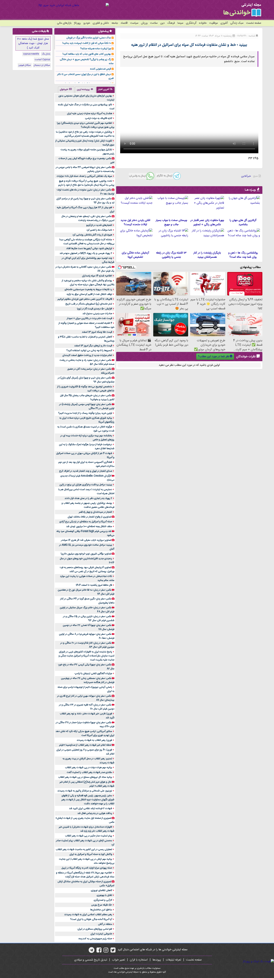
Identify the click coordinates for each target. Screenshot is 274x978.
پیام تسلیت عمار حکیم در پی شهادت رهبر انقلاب (88, 836)
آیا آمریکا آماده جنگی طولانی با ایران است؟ (91, 919)
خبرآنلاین (246, 176)
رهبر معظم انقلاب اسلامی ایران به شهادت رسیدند (88, 915)
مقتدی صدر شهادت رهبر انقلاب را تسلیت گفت (89, 772)
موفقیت (213, 23)
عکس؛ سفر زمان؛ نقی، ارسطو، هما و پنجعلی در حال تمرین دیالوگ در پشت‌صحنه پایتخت (87, 218)
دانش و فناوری (101, 23)
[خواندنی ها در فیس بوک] (98, 951)
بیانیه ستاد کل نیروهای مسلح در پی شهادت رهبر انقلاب (85, 777)
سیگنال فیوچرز (24, 65)
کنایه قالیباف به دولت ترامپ (98, 118)
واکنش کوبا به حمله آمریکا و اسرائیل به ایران (90, 854)
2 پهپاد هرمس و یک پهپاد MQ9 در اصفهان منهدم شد (86, 253)
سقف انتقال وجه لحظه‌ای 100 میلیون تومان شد (89, 526)
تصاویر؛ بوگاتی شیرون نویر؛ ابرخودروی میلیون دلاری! (86, 554)
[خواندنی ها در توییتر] (113, 951)
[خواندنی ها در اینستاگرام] (106, 951)
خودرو (86, 23)
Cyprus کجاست (42, 59)
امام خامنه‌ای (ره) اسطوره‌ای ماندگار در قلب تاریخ (88, 304)
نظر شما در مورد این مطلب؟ (213, 356)
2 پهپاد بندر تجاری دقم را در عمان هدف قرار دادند (88, 498)
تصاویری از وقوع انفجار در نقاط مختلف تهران (89, 517)
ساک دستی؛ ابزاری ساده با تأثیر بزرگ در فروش (88, 38)
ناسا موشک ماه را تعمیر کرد (99, 230)
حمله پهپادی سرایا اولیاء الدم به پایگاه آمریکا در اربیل (86, 868)
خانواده (203, 23)
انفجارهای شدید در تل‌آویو (99, 225)
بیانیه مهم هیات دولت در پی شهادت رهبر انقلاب (88, 767)
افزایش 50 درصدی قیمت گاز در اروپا (94, 309)
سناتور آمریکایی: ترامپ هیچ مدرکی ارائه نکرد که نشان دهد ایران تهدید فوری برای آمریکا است (85, 733)
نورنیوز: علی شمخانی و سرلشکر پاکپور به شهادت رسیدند (84, 791)
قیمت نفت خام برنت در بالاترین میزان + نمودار (89, 318)
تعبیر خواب (118, 960)
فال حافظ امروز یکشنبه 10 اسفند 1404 (94, 585)
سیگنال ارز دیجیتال (42, 65)
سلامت (154, 23)
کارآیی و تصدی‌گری (103, 900)
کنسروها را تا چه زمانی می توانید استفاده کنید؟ (89, 350)
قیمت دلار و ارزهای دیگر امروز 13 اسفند (93, 346)
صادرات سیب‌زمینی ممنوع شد (97, 314)
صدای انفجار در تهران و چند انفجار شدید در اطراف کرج (85, 471)
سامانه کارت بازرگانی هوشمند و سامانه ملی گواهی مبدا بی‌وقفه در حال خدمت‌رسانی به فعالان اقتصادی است (86, 242)
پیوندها (156, 960)
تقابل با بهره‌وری (104, 895)
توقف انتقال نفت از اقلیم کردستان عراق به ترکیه (89, 294)
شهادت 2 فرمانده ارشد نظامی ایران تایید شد (90, 808)
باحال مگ (46, 54)
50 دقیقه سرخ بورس (101, 905)
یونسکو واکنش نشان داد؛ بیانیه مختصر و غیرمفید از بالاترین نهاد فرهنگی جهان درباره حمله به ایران (88, 283)
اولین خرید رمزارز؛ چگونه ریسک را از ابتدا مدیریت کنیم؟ (85, 413)
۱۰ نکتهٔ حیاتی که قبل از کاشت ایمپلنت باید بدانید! (86, 43)
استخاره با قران (139, 960)
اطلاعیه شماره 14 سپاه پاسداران (97, 276)
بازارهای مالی (64, 23)
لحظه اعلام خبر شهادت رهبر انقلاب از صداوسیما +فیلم (85, 745)
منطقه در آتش (105, 924)
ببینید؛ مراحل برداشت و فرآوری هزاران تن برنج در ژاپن (85, 485)
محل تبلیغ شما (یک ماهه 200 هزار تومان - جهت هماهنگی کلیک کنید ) (33, 43)
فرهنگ (171, 23)
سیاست (134, 23)
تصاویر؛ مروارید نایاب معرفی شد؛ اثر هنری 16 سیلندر (86, 540)
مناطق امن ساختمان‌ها (101, 910)
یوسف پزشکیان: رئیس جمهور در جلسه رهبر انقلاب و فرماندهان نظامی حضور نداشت (88, 505)
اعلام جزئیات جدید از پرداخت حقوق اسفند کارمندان (87, 355)
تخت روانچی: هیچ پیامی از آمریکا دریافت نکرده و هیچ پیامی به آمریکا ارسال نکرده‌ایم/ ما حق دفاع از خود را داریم (86, 183)
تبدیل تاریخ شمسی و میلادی (90, 960)
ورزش (144, 23)
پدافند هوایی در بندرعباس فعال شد (94, 813)
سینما (180, 23)
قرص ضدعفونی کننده (100, 69)
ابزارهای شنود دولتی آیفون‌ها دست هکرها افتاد (89, 248)
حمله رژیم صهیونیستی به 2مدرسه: (95, 939)
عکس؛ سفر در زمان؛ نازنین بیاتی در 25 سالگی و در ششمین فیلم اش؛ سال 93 (88, 618)
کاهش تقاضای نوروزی (101, 890)
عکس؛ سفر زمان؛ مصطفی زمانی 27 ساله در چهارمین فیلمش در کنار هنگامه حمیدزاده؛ (87, 680)
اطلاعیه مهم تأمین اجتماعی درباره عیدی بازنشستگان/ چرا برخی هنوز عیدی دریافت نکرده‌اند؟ (85, 125)
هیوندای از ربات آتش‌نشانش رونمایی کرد (92, 235)
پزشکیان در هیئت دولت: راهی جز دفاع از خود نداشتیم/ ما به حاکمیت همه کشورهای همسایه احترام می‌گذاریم (85, 134)
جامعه (115, 23)
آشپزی (224, 23)
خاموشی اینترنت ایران (101, 934)
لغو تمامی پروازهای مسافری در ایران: (94, 929)
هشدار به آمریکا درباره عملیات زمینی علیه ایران (89, 113)
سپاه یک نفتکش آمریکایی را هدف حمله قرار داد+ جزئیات (84, 176)
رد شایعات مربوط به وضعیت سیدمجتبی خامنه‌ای (88, 289)
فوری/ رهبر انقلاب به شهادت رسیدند (94, 740)
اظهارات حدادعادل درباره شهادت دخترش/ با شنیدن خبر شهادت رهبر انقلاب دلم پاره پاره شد (86, 829)
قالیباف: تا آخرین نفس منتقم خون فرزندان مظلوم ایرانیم (85, 299)
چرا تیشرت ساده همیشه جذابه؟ (95, 49)
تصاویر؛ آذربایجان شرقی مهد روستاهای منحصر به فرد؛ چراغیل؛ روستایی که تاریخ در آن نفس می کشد (87, 569)
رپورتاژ (77, 23)
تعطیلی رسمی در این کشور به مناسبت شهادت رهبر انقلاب (84, 849)
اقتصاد (124, 23)
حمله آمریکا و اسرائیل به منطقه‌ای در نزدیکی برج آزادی (85, 522)
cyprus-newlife (31, 54)
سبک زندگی (237, 23)
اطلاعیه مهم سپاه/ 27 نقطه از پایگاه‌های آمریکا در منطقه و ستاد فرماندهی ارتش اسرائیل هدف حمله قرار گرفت (85, 875)
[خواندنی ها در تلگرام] (91, 951)
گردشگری (191, 23)
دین (162, 23)
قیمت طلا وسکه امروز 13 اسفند (97, 332)
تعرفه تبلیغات (173, 960)
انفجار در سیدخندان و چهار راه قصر (95, 512)
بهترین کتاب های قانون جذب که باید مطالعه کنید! (87, 54)
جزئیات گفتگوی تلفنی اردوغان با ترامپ (93, 673)
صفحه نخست (253, 23)
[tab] (105, 90)
